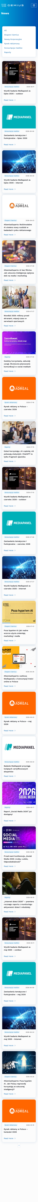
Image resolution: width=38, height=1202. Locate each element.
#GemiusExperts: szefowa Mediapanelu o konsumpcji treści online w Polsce (18, 679)
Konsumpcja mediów (13, 48)
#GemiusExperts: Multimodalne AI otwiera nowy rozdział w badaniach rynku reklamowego (18, 227)
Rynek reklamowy (12, 43)
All (5, 30)
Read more (8, 100)
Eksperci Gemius (11, 35)
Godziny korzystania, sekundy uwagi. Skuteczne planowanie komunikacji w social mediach (17, 364)
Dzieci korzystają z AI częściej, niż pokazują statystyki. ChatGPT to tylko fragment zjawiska (19, 454)
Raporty (7, 52)
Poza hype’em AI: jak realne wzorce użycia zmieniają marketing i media (16, 633)
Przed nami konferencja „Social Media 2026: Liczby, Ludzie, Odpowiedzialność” (18, 859)
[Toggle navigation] (34, 5)
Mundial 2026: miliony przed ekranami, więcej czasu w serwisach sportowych (16, 318)
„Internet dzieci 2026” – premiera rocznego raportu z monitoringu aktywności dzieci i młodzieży (19, 904)
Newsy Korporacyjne (13, 39)
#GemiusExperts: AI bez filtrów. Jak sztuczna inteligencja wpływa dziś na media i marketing (19, 273)
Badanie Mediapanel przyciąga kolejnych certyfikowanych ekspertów (17, 769)
